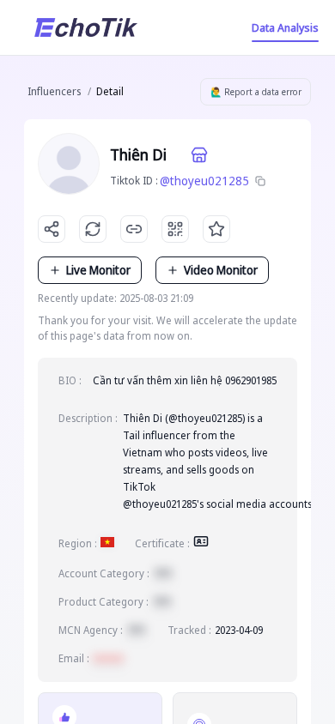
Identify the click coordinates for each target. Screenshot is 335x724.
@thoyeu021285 (204, 180)
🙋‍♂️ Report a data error (256, 92)
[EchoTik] (85, 27)
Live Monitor (98, 270)
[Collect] (216, 229)
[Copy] (260, 181)
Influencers (54, 91)
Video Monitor (221, 270)
